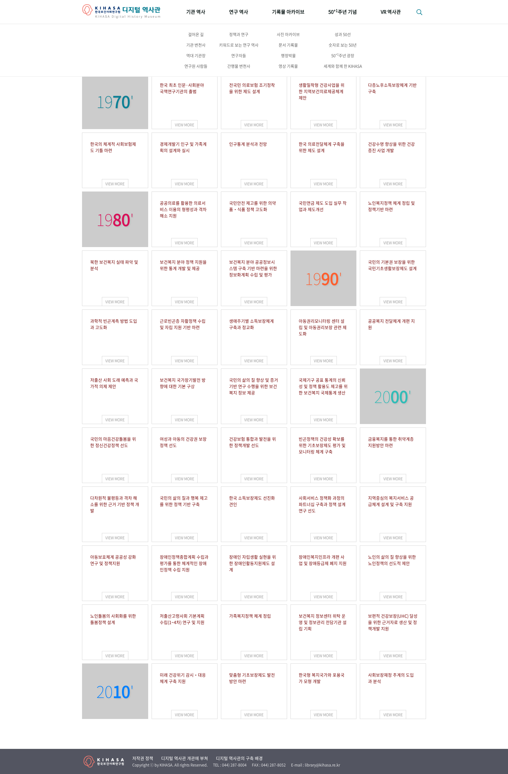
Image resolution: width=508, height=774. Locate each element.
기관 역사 (195, 11)
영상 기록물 (288, 66)
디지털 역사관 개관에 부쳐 (184, 758)
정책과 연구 (238, 34)
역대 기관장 (196, 55)
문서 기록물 (288, 45)
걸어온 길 (196, 34)
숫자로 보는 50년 (343, 45)
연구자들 (238, 55)
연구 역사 (238, 11)
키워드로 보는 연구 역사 (238, 45)
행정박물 (288, 55)
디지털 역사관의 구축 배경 (239, 758)
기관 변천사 (196, 45)
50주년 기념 (342, 11)
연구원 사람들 (195, 66)
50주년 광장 (342, 55)
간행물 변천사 (238, 66)
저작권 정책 (142, 758)
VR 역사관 (391, 11)
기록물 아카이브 (288, 11)
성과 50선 (343, 34)
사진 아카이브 (288, 34)
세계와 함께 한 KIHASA (343, 66)
